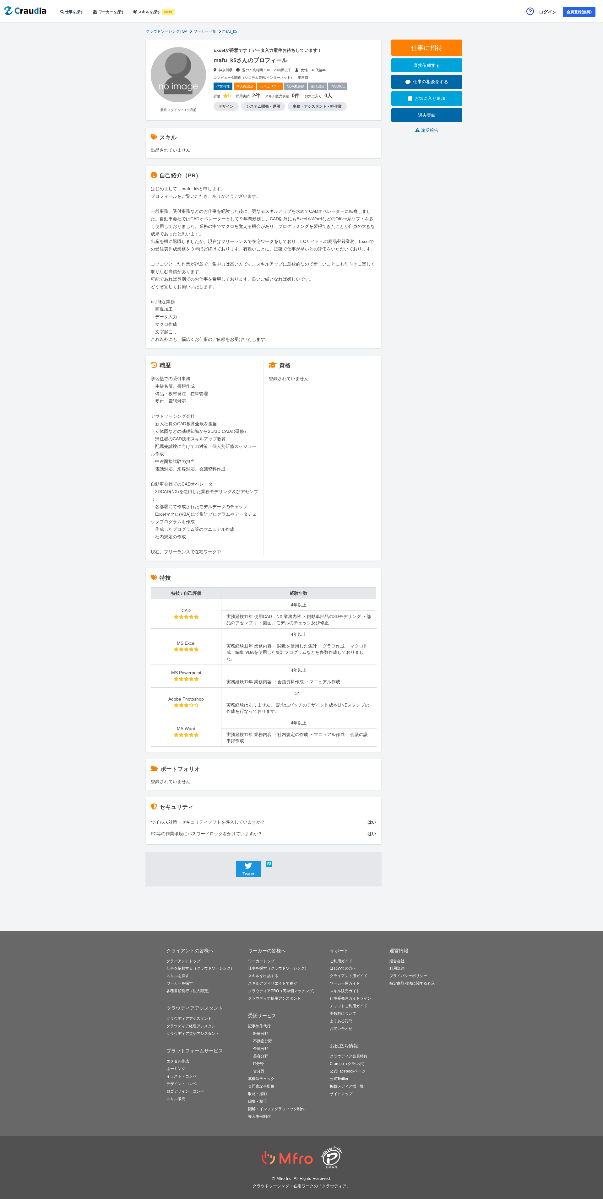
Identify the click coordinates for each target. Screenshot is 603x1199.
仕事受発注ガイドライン (350, 998)
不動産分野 (262, 1041)
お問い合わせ (341, 1028)
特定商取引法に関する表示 (412, 983)
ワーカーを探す (111, 12)
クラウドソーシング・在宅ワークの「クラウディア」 (301, 1186)
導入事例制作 (259, 1116)
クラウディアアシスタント (189, 1018)
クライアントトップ (183, 961)
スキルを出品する (263, 976)
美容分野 (260, 1056)
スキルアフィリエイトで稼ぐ (272, 983)
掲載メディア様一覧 (347, 1086)
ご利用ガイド (341, 961)
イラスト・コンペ (181, 1076)
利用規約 (397, 968)
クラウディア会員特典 (348, 1056)
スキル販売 (175, 1099)
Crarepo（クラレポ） (348, 1064)
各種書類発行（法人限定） (189, 991)
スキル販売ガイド (345, 991)
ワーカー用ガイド (345, 983)
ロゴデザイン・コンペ (185, 1091)
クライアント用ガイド (348, 976)
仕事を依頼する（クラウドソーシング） (200, 968)
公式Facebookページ (348, 1071)
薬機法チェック (261, 1079)
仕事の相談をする (430, 81)
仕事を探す (74, 12)
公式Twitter (339, 1079)
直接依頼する (427, 65)
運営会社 (397, 961)
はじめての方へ (343, 968)
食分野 (258, 1071)
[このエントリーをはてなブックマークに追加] (278, 864)
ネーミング (175, 1069)
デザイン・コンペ (181, 1084)
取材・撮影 (257, 1094)
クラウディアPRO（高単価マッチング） (282, 991)
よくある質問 (341, 1021)
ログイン (548, 11)
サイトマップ (341, 1094)
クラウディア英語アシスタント (192, 1033)
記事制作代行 (259, 1026)
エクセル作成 (177, 1061)
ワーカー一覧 (204, 31)
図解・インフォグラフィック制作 (276, 1109)
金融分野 (260, 1048)
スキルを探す (154, 12)
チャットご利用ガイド (348, 1006)
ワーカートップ (261, 961)
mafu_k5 (229, 31)
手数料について (343, 1013)
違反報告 (429, 130)
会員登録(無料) (579, 12)
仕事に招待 (427, 47)
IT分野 (258, 1064)
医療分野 (260, 1033)
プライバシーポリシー (408, 976)
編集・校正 (257, 1101)
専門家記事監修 (261, 1086)
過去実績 (427, 115)
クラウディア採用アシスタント (274, 998)
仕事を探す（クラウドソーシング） (278, 968)
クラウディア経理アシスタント (192, 1026)
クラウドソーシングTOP (166, 31)
